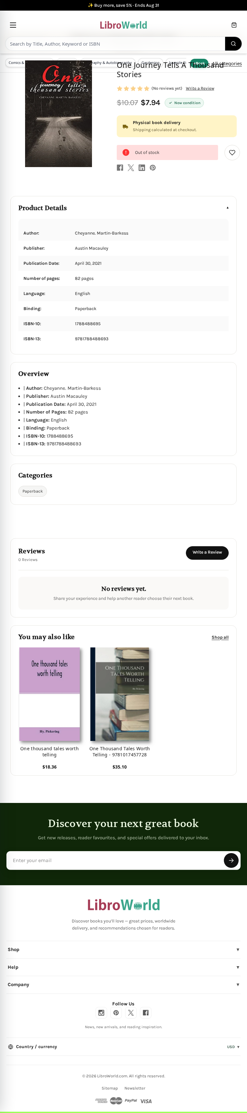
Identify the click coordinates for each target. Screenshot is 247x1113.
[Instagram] (101, 1013)
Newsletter (134, 1088)
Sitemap (110, 1088)
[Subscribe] (231, 860)
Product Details (42, 208)
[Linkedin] (142, 167)
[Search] (233, 44)
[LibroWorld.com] (123, 905)
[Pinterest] (153, 167)
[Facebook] (120, 167)
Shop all (220, 637)
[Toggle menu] (13, 25)
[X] (131, 167)
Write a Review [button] (200, 88)
